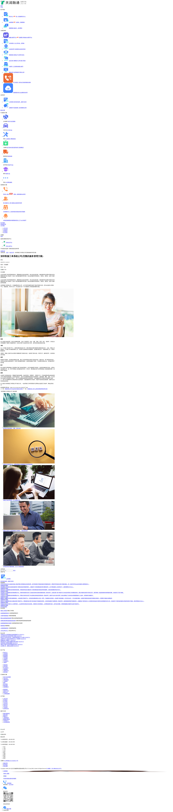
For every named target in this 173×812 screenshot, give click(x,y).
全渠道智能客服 (7, 220)
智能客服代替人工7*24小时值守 (18, 220)
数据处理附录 (6, 719)
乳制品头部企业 (4, 603)
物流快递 (10, 156)
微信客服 (5, 655)
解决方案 (3, 110)
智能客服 (15, 92)
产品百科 (5, 707)
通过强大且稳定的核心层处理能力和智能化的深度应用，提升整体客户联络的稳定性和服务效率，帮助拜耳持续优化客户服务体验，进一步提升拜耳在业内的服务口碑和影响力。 (47, 584)
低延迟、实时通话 (18, 28)
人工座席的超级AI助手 (17, 66)
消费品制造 (13, 138)
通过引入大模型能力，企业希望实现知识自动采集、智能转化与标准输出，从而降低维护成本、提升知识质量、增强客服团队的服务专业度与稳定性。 (44, 603)
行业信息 (5, 229)
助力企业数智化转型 (23, 92)
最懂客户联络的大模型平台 (25, 37)
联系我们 (5, 231)
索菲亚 (2, 601)
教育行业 (8, 173)
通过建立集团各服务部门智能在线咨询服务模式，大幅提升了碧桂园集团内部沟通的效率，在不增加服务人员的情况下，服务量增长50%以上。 (40, 586)
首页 (2, 5)
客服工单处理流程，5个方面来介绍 (11, 500)
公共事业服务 (9, 182)
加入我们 (5, 232)
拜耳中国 (3, 584)
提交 (14, 570)
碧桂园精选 (3, 586)
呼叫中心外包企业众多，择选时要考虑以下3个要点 (13, 637)
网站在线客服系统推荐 (6, 618)
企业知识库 (11, 49)
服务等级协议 (6, 713)
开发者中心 (6, 720)
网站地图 (5, 766)
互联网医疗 (21, 147)
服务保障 (5, 715)
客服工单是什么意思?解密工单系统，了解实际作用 (15, 530)
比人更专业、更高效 (19, 43)
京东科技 (3, 595)
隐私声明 (5, 763)
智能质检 (11, 54)
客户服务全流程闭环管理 (16, 203)
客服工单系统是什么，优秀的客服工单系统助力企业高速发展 (17, 464)
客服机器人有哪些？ (5, 640)
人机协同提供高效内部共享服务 (17, 211)
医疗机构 (9, 147)
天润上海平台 (9, 246)
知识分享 (12, 252)
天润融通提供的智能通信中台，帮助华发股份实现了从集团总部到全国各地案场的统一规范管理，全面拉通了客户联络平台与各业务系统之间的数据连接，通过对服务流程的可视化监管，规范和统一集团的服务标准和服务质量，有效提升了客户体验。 (64, 592)
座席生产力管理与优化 (19, 54)
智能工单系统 (4, 610)
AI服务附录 (6, 717)
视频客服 (11, 28)
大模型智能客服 (4, 615)
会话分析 (11, 60)
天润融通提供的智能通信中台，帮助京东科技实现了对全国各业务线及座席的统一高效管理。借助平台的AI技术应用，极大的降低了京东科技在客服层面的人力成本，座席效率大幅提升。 (49, 595)
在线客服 (11, 22)
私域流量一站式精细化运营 (20, 107)
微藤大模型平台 (12, 37)
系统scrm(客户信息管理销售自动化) (9, 644)
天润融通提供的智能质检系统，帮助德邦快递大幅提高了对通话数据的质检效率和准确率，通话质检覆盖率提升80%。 (33, 589)
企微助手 (11, 107)
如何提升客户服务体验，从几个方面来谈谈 (13, 566)
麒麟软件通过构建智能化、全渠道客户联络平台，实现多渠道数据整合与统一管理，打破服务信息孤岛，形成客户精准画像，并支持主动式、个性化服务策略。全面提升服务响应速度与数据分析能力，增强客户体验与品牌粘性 (58, 598)
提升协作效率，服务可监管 (20, 101)
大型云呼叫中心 (4, 630)
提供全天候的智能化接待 (25, 82)
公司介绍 (5, 228)
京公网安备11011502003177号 (11, 760)
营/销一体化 (6, 194)
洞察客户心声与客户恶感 (19, 60)
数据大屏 (11, 72)
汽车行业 (10, 130)
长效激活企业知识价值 (20, 49)
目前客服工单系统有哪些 (6, 643)
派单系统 (5, 672)
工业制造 (8, 138)
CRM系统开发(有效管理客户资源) (9, 636)
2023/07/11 (21, 634)
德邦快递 (3, 589)
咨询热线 (9, 783)
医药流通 (13, 147)
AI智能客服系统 (4, 628)
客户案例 (3, 222)
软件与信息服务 (11, 121)
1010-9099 (11, 784)
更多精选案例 (4, 606)
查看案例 (3, 585)
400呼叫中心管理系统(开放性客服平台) (10, 634)
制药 (17, 147)
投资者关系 (3, 224)
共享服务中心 (6, 211)
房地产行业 (10, 164)
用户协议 (5, 764)
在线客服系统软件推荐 (6, 623)
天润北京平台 (9, 242)
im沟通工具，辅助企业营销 (7, 645)
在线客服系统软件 (5, 613)
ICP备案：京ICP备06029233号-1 (54, 768)
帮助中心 (5, 716)
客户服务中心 (6, 203)
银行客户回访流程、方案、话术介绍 (12, 428)
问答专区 (5, 705)
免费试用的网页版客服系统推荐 (8, 620)
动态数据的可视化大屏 (19, 72)
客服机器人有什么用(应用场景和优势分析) (37, 388)
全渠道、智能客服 (20, 22)
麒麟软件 (3, 598)
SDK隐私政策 (6, 722)
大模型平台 (6, 670)
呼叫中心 (11, 16)
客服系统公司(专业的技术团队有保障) (14, 388)
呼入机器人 (16, 82)
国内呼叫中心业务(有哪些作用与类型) (10, 641)
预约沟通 (9, 808)
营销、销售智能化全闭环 (20, 194)
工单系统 (11, 101)
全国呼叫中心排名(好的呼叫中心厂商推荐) (11, 638)
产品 (2, 7)
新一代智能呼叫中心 (21, 16)
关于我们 (3, 225)
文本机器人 (11, 43)
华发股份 (3, 592)
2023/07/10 (23, 638)
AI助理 (10, 66)
